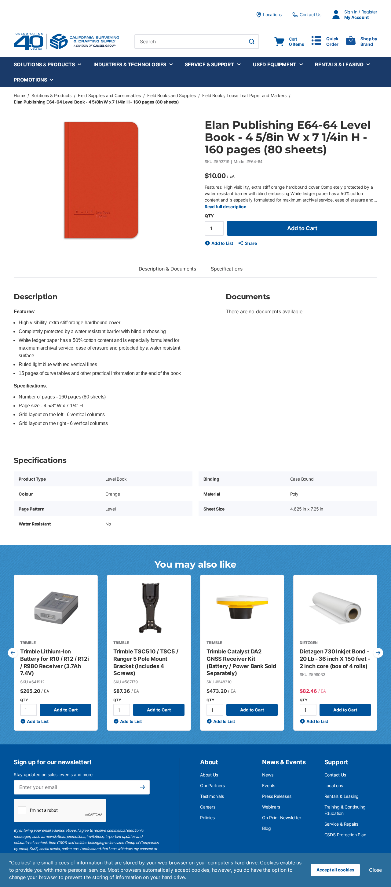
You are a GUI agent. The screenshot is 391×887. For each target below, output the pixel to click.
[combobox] (196, 41)
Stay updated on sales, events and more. (53, 774)
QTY (209, 215)
